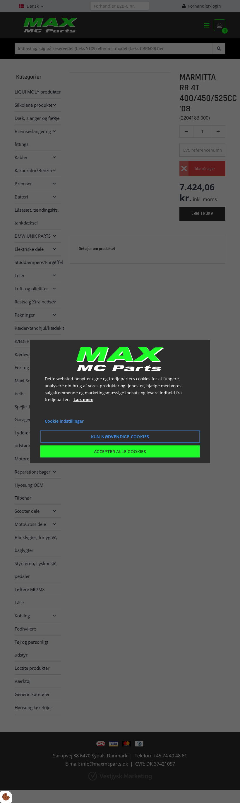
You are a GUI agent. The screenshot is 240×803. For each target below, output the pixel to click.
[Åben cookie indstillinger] (6, 797)
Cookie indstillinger (64, 421)
